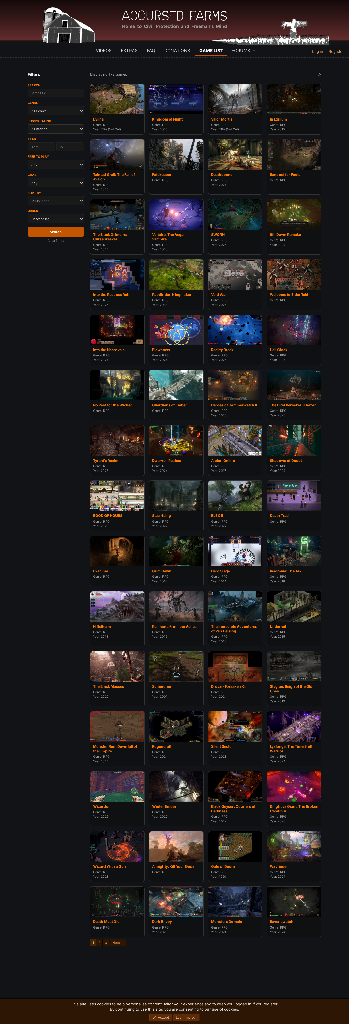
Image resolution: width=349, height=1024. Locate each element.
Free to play (38, 157)
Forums (240, 50)
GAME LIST (211, 50)
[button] (254, 50)
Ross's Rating (39, 121)
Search (34, 85)
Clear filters (56, 241)
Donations (177, 50)
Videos (104, 50)
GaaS (32, 175)
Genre (33, 103)
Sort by (34, 193)
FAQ (151, 50)
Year (32, 139)
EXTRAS (129, 50)
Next (116, 943)
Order (33, 211)
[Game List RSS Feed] (319, 74)
